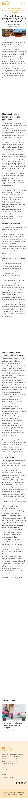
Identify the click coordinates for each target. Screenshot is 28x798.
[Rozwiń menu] (24, 3)
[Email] (16, 578)
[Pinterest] (21, 578)
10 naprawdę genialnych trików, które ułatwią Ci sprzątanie (13, 725)
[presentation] (14, 712)
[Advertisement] (14, 96)
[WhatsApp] (18, 578)
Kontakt (4, 774)
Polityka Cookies (7, 777)
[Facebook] (10, 578)
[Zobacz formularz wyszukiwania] (21, 3)
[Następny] (23, 719)
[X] (13, 578)
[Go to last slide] (4, 719)
